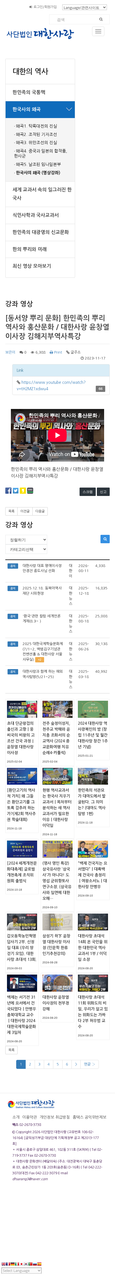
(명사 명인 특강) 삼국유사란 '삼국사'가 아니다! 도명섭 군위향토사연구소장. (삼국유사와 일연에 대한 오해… (56, 880)
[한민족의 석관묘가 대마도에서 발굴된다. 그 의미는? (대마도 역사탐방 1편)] (93, 776)
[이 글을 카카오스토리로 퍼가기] (23, 490)
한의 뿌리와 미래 (30, 249)
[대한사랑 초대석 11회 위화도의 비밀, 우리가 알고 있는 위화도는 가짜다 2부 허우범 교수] (93, 983)
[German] (12, 1264)
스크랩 (88, 491)
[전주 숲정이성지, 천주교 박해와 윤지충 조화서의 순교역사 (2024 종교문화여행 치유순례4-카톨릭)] (57, 709)
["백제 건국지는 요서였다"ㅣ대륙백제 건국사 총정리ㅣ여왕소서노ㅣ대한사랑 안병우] (93, 849)
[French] (8, 1264)
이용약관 (29, 1117)
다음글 (40, 511)
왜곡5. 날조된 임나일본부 (38, 164)
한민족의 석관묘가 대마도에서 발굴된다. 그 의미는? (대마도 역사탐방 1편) (92, 802)
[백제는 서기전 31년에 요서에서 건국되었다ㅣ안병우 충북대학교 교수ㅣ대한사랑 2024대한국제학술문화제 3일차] (22, 983)
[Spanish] (39, 1264)
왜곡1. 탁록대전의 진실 (36, 126)
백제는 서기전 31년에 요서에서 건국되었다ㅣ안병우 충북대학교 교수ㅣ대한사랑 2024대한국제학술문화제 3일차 (21, 1014)
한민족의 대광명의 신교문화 (41, 232)
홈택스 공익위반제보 (89, 1117)
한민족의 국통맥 (29, 92)
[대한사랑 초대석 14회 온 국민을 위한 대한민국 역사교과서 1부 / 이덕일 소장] (93, 922)
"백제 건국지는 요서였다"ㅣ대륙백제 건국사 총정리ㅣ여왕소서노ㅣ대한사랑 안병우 (92, 875)
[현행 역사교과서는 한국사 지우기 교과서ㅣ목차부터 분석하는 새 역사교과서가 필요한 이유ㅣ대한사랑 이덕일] (57, 776)
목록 (11, 511)
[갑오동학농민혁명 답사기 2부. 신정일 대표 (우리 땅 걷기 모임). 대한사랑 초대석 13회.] (22, 922)
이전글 (25, 511)
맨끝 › (89, 1064)
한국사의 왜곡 (27, 109)
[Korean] (26, 1264)
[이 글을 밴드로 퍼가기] (30, 490)
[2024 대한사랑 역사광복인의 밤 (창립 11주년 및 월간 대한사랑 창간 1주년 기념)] (93, 709)
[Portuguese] (30, 1264)
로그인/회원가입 (45, 7)
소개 (16, 1117)
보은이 (10, 352)
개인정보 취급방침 (55, 1117)
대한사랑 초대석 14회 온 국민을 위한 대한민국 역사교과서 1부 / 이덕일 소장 (92, 947)
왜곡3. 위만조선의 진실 (36, 142)
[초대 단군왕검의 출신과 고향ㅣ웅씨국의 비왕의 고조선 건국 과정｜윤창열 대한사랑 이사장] (22, 709)
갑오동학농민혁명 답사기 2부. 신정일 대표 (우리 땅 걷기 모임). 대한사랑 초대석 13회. (22, 947)
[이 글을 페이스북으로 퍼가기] (8, 490)
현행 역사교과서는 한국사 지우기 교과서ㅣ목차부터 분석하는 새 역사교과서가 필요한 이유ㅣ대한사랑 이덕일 (56, 807)
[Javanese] (44, 1264)
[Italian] (17, 1264)
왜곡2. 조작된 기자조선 (36, 134)
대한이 (70, 571)
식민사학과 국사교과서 (36, 215)
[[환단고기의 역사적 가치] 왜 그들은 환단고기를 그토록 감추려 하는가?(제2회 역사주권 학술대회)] (22, 776)
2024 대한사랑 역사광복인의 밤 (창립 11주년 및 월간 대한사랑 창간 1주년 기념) (93, 735)
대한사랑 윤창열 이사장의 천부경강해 (55, 1003)
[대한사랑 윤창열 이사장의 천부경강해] (57, 983)
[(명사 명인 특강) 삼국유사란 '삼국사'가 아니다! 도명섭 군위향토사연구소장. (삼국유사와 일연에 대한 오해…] (57, 849)
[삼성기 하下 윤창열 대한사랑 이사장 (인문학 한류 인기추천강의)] (57, 922)
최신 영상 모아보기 (32, 266)
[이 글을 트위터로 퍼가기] (16, 490)
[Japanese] (21, 1264)
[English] (3, 1264)
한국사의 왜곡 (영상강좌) (38, 173)
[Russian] (35, 1264)
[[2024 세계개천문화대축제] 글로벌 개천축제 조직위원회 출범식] (22, 849)
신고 (103, 491)
